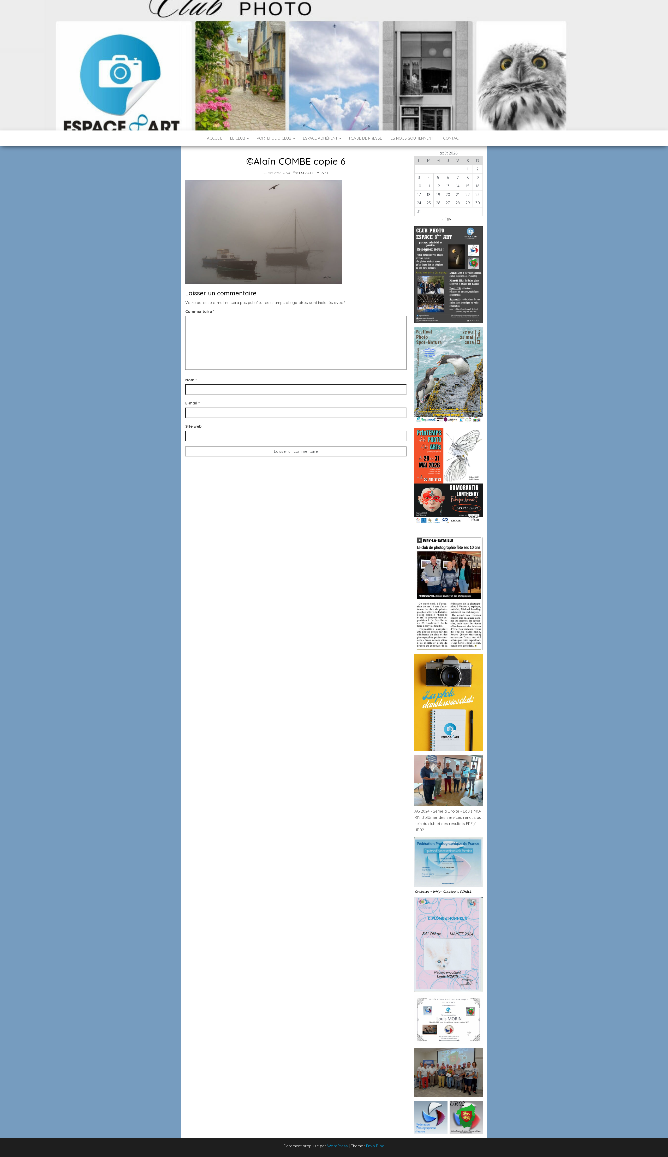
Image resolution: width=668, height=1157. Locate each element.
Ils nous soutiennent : (412, 138)
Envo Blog (375, 1145)
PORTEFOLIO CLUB (275, 138)
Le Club (238, 138)
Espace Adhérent (321, 138)
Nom (191, 379)
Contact (452, 138)
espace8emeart (314, 172)
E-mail (192, 403)
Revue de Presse (365, 138)
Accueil (214, 138)
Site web (193, 426)
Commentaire (199, 311)
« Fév (446, 219)
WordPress (337, 1145)
